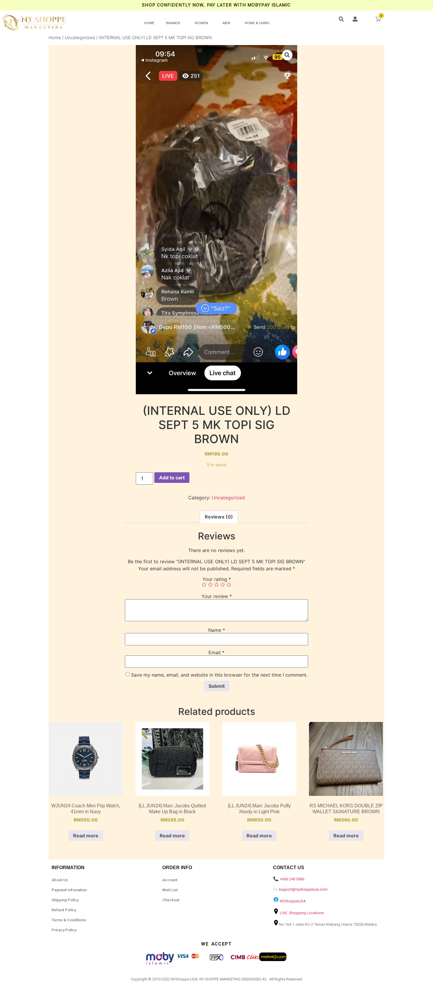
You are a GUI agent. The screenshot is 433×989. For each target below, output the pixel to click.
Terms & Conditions (69, 920)
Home (55, 37)
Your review (216, 596)
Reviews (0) (219, 517)
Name (216, 630)
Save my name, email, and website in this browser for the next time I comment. (219, 674)
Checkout (170, 900)
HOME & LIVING (257, 23)
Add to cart (172, 478)
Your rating (216, 579)
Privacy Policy (64, 930)
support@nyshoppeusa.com (303, 889)
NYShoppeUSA (293, 901)
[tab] (219, 517)
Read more (85, 836)
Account (169, 880)
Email (216, 652)
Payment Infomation (69, 890)
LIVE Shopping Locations (302, 913)
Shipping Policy (65, 900)
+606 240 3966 (292, 879)
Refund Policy (64, 910)
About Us (60, 880)
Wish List (170, 890)
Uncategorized (80, 37)
